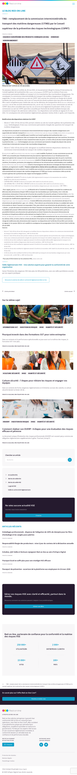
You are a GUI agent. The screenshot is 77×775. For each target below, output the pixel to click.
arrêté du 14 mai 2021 (21, 189)
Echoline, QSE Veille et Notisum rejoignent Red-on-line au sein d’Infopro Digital (34, 552)
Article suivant (68, 291)
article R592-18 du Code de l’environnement (15, 165)
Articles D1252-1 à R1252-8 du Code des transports (40, 133)
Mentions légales (7, 758)
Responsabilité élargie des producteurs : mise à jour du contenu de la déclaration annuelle (38, 543)
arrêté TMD (70, 194)
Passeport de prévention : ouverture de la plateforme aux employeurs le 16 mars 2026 (36, 569)
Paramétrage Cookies (8, 761)
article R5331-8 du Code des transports (25, 153)
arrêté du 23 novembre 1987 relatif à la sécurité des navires (36, 181)
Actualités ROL (13, 475)
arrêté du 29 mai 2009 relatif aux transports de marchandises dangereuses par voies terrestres (32, 186)
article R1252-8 (7, 153)
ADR (37, 104)
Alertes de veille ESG (14, 479)
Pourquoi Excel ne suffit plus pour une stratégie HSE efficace (26, 560)
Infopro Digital (23, 769)
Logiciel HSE (12, 486)
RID (34, 104)
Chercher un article (12, 455)
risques (6, 125)
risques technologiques (35, 92)
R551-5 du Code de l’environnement (25, 160)
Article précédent (9, 291)
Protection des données (9, 755)
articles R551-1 (9, 160)
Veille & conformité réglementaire (19, 490)
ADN (42, 104)
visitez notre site (37, 259)
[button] (72, 770)
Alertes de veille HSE (14, 482)
